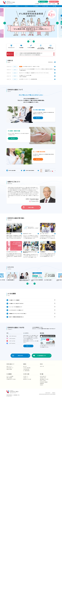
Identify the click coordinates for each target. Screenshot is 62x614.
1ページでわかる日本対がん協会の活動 (40, 48)
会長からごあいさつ (9, 366)
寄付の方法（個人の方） (43, 376)
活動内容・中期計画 (9, 369)
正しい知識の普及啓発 (26, 370)
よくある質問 (37, 3)
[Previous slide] (27, 284)
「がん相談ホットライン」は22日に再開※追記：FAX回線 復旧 (25, 76)
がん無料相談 (43, 1)
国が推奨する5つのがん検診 (27, 379)
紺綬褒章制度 (42, 383)
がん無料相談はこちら (41, 355)
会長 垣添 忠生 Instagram (35, 201)
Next (57, 23)
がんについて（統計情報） (10, 376)
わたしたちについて (11, 47)
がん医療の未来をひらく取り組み (11, 379)
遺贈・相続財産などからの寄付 (44, 379)
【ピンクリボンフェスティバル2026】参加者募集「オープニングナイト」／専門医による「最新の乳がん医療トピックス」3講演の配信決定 (36, 70)
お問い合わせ (42, 3)
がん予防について (25, 376)
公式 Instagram (12, 338)
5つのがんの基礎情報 (31, 47)
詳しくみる (38, 117)
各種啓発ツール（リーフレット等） (50, 48)
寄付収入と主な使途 (43, 380)
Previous (4, 23)
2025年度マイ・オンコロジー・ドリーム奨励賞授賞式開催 (28, 79)
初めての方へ (25, 366)
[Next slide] (35, 284)
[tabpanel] (31, 23)
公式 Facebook (12, 343)
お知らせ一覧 (42, 366)
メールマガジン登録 (48, 3)
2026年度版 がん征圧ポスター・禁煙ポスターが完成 (31, 66)
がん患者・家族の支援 (26, 369)
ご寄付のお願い (31, 207)
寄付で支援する (53, 1)
